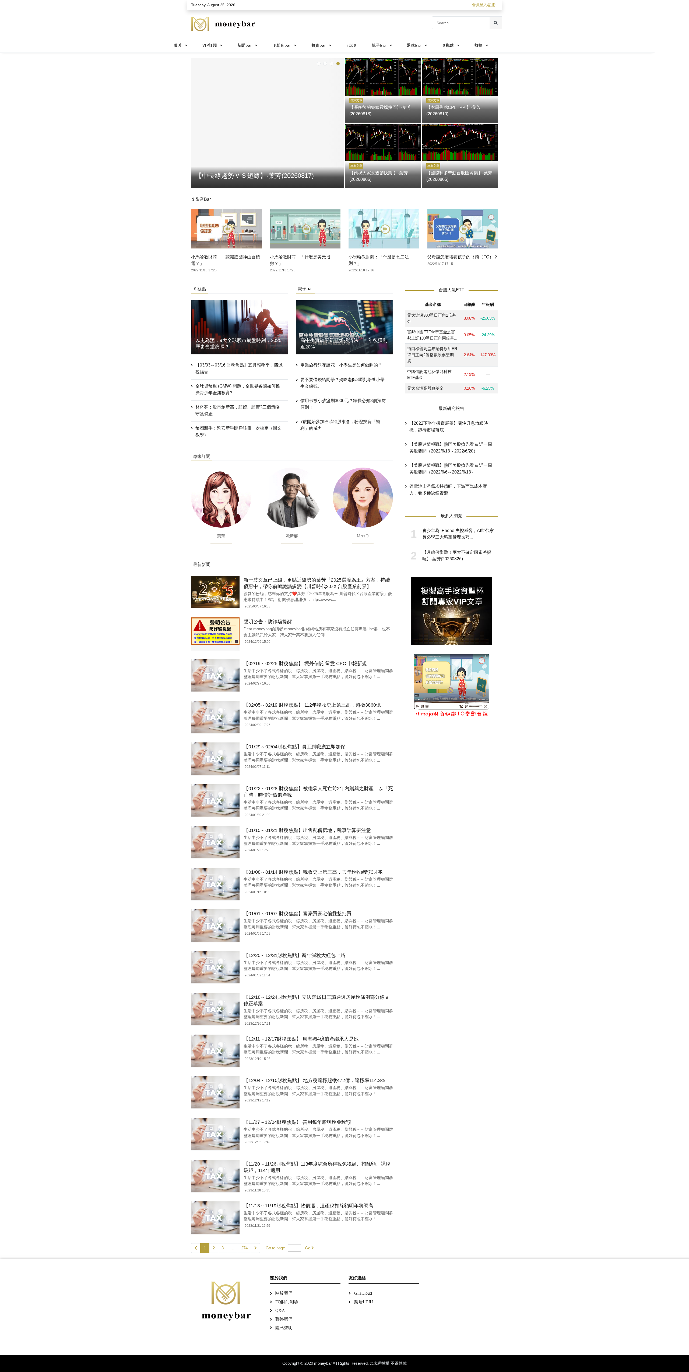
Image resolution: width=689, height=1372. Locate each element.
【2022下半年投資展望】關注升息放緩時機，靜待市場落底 (448, 427)
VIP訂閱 (209, 45)
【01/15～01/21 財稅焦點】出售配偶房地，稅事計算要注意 (307, 830)
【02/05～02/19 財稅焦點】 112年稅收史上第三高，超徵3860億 (312, 705)
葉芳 (178, 45)
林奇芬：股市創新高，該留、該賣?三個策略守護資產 (237, 410)
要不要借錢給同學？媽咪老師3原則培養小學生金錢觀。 (342, 383)
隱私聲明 (284, 1327)
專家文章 (356, 100)
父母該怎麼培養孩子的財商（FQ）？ (462, 257)
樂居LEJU (363, 1302)
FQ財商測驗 (286, 1302)
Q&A (280, 1310)
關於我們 (284, 1293)
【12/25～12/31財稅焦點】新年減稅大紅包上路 (294, 955)
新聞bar (245, 45)
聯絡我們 (284, 1319)
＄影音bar (282, 45)
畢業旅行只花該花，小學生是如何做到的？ (341, 365)
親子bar (379, 45)
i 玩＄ (352, 45)
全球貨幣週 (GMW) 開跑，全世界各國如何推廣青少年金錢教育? (237, 389)
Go (307, 1248)
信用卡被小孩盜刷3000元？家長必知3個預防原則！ (343, 404)
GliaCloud (363, 1293)
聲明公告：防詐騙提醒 (268, 621)
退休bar (414, 45)
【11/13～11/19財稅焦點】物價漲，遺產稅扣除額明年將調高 (308, 1205)
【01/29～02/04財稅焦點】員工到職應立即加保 (294, 746)
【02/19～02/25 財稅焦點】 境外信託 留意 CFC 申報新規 (305, 663)
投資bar (319, 45)
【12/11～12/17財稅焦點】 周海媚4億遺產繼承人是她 (301, 1039)
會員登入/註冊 (484, 5)
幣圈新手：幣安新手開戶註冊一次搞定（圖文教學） (238, 431)
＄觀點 (448, 45)
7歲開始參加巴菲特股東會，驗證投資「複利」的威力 (340, 425)
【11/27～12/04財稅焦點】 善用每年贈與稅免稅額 (297, 1122)
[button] (319, 63)
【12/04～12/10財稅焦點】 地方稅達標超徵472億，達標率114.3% (314, 1080)
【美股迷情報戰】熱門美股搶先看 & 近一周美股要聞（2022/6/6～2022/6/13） (450, 469)
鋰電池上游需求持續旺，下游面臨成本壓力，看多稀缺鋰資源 (448, 490)
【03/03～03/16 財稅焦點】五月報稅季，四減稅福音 (239, 368)
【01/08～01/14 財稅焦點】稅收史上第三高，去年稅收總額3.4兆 (313, 872)
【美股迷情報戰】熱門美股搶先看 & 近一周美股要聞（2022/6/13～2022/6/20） (450, 448)
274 (244, 1248)
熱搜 (478, 45)
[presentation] (196, 122)
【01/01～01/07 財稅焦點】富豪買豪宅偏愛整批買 (297, 913)
